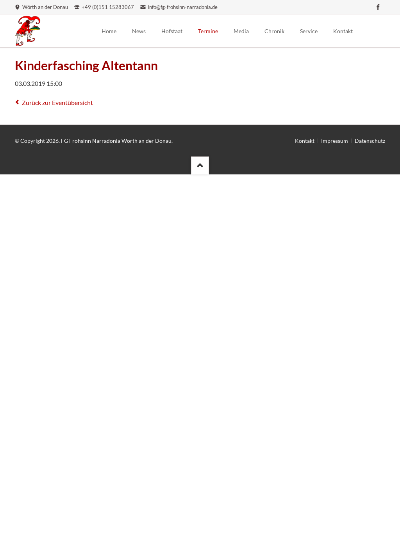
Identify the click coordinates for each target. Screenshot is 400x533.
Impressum (334, 140)
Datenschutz (370, 140)
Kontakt (304, 140)
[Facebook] (378, 7)
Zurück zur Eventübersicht (57, 102)
